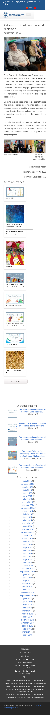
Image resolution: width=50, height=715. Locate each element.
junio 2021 (27, 553)
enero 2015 (27, 635)
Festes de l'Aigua (11, 344)
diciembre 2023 (27, 529)
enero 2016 (27, 617)
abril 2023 (27, 550)
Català (30, 8)
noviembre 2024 (27, 508)
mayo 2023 (27, 547)
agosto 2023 (27, 538)
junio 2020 (27, 556)
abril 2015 (27, 629)
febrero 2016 (27, 614)
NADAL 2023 (9, 198)
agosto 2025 (27, 487)
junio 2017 (27, 577)
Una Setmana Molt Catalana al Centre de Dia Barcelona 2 (15, 286)
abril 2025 (27, 499)
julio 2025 (27, 490)
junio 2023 (27, 544)
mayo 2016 (27, 605)
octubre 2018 (27, 565)
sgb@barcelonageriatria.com (26, 2)
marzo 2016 (27, 611)
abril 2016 (27, 608)
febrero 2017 (27, 587)
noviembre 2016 (27, 593)
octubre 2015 (27, 626)
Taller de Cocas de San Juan (13, 372)
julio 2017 (27, 574)
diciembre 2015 (27, 620)
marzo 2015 (27, 632)
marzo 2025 (27, 502)
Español (38, 8)
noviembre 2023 (27, 532)
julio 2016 (27, 599)
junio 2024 (27, 517)
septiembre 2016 (27, 596)
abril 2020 (27, 562)
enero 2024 (27, 526)
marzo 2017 (27, 583)
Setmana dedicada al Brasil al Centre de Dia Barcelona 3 (15, 325)
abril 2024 (27, 520)
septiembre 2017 (27, 571)
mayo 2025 (27, 496)
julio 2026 (27, 481)
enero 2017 (27, 590)
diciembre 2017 (27, 568)
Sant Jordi (9, 266)
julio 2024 (27, 514)
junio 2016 (27, 602)
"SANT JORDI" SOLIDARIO (14, 305)
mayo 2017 (27, 580)
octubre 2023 (27, 535)
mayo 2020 (27, 559)
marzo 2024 (27, 523)
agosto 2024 (27, 511)
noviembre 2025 (27, 484)
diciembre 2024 (27, 505)
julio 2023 (27, 541)
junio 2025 (27, 493)
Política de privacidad (11, 708)
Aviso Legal (37, 705)
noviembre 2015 (27, 623)
